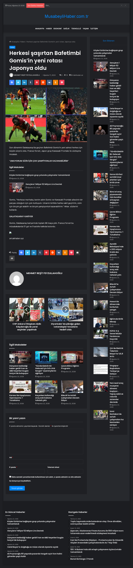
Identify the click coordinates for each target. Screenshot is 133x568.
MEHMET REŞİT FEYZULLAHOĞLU (27, 75)
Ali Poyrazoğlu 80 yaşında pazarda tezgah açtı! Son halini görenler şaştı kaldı (116, 134)
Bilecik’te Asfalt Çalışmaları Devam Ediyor (70, 398)
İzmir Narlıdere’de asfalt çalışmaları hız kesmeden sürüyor (117, 418)
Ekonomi (58, 29)
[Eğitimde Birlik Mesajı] (101, 322)
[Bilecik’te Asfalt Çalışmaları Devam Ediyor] (72, 386)
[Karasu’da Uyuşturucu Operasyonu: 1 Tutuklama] (20, 386)
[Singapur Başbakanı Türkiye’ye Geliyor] (101, 369)
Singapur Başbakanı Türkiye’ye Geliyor (115, 369)
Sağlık (66, 29)
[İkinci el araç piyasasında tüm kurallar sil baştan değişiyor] (101, 195)
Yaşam (86, 29)
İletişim (94, 29)
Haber (49, 29)
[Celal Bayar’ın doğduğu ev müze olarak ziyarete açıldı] (101, 112)
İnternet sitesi (53, 467)
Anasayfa (39, 29)
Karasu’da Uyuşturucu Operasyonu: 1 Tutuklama (20, 398)
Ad (11, 457)
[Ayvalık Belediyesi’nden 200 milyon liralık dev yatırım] (101, 247)
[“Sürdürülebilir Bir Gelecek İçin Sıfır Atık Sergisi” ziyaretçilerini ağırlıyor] (46, 357)
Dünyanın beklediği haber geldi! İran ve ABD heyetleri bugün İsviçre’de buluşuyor (78, 5)
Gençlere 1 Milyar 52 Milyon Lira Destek (44, 184)
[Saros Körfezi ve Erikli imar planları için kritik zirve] (101, 178)
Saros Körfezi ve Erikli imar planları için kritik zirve (116, 178)
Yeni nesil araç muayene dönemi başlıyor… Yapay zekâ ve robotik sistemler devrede (116, 392)
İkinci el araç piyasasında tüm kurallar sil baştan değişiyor (116, 197)
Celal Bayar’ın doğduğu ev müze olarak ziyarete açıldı (116, 112)
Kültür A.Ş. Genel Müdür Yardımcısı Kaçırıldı (116, 335)
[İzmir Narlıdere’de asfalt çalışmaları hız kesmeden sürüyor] (101, 415)
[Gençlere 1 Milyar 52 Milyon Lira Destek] (16, 187)
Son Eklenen (108, 40)
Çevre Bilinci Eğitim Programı (70, 367)
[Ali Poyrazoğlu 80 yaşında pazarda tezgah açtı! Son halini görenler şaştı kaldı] (101, 129)
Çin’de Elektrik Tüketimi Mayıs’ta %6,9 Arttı (116, 352)
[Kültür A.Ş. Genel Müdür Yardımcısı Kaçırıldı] (101, 334)
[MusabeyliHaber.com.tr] (66, 16)
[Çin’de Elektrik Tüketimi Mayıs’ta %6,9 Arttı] (101, 352)
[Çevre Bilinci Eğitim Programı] (72, 357)
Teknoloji (76, 29)
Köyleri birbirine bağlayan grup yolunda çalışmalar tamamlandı (39, 175)
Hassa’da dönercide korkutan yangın (115, 305)
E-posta (13, 467)
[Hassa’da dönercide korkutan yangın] (101, 305)
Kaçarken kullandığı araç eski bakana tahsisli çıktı (44, 398)
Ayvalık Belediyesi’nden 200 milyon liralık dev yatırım (117, 249)
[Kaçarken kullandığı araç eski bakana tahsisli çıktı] (46, 386)
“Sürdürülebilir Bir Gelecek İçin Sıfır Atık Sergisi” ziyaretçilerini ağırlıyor (45, 370)
